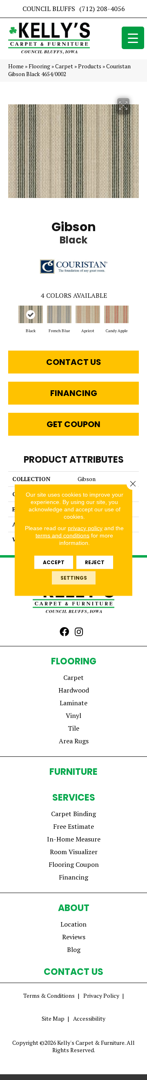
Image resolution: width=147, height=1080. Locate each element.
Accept (54, 562)
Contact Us (73, 362)
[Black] (30, 314)
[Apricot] (88, 314)
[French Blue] (59, 314)
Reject (95, 562)
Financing (73, 393)
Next (135, 318)
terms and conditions (62, 535)
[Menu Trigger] (133, 38)
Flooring (39, 66)
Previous (12, 318)
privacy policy (85, 528)
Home (16, 66)
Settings (73, 577)
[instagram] (79, 632)
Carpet (64, 66)
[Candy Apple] (116, 314)
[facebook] (64, 632)
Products (89, 66)
